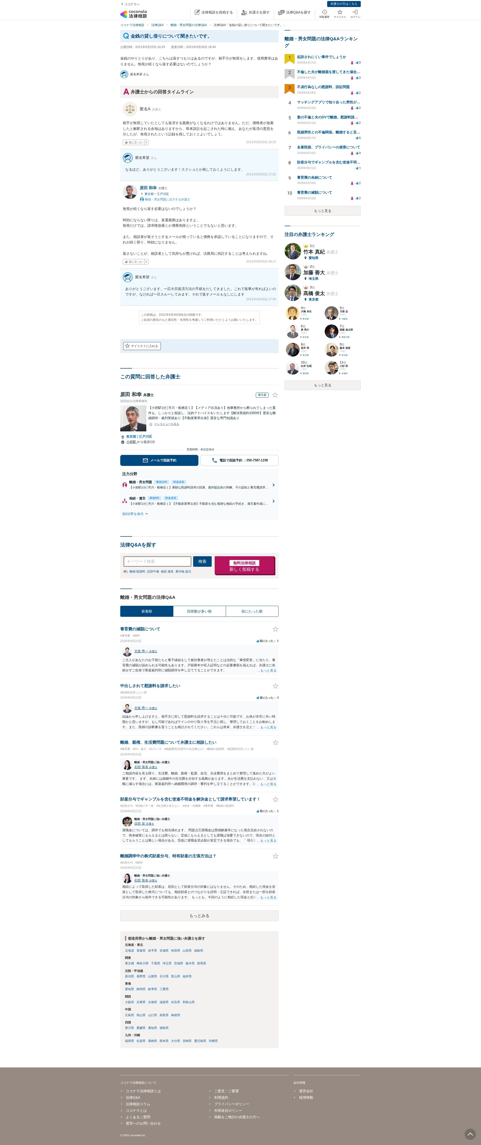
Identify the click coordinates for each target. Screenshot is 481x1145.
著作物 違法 (183, 571)
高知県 (152, 1028)
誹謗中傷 (153, 571)
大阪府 (129, 1002)
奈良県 (175, 1002)
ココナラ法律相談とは (143, 1091)
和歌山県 (189, 1002)
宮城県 (164, 950)
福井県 (187, 976)
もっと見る (322, 211)
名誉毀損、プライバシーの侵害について (328, 147)
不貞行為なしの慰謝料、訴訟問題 (323, 87)
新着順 (147, 611)
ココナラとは (136, 1110)
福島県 (198, 950)
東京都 (149, 194)
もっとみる (199, 916)
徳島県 (164, 1028)
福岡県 (129, 1041)
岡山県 (141, 1015)
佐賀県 (141, 1041)
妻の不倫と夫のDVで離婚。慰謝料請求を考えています (340, 117)
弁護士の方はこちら (343, 4)
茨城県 (178, 963)
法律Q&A (133, 1097)
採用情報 (306, 1097)
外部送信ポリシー (228, 1110)
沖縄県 (213, 1041)
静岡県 (141, 989)
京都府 (152, 1002)
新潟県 (129, 976)
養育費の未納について (314, 177)
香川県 (129, 1028)
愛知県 (129, 989)
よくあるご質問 (138, 1117)
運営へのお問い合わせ (143, 1123)
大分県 (175, 1041)
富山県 (175, 976)
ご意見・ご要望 (226, 1091)
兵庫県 (141, 1002)
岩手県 (152, 950)
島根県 (175, 1015)
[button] (199, 513)
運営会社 (306, 1091)
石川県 (164, 976)
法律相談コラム (138, 1104)
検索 (202, 561)
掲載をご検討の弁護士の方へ (237, 1117)
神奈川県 (143, 963)
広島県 (129, 1015)
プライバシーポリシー (231, 1104)
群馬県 (201, 963)
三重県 (164, 989)
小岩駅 (131, 442)
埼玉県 (167, 963)
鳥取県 (164, 1015)
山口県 (152, 1015)
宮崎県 (187, 1041)
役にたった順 (252, 611)
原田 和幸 (153, 188)
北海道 (129, 950)
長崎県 (152, 1041)
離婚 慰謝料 (137, 571)
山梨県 (152, 976)
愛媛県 (141, 1028)
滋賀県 (164, 1002)
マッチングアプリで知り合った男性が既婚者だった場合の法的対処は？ (353, 102)
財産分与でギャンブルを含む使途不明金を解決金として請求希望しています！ (358, 162)
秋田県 (175, 950)
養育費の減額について (314, 192)
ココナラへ (132, 4)
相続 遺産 (167, 571)
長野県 (141, 976)
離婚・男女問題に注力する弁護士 (167, 199)
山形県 (187, 950)
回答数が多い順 (199, 611)
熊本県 (164, 1041)
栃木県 (190, 963)
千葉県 (155, 963)
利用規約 (221, 1097)
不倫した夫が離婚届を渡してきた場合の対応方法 (335, 72)
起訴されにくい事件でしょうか (321, 57)
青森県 (141, 950)
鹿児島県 (200, 1041)
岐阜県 (152, 989)
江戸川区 (163, 194)
